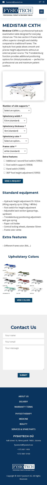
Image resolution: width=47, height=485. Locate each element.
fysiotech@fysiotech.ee (14, 2)
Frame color (9, 146)
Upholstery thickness (14, 126)
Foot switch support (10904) (19, 164)
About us (24, 396)
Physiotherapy (23, 413)
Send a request (13, 181)
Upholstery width (12, 116)
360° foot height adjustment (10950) (23, 172)
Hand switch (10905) (15, 168)
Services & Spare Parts (23, 429)
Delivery (23, 401)
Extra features (10, 156)
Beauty (23, 424)
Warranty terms (23, 406)
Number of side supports (16, 106)
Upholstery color (12, 136)
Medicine (23, 419)
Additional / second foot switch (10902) (24, 160)
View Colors (23, 300)
